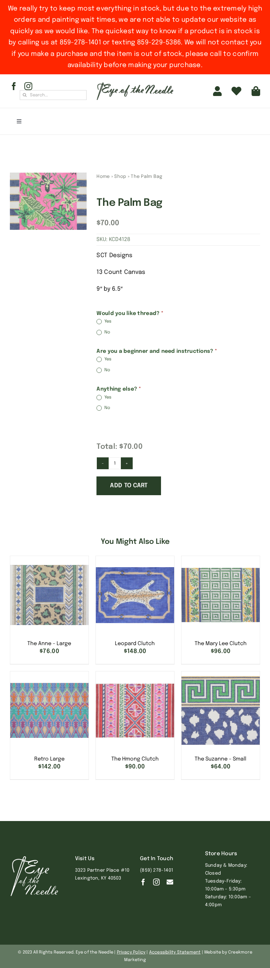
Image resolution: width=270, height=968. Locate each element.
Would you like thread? (129, 313)
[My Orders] (236, 91)
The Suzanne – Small (220, 759)
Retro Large (49, 759)
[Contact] (170, 882)
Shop (120, 176)
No (106, 332)
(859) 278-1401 (156, 870)
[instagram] (28, 86)
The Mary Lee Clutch (221, 643)
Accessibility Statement (175, 952)
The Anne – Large (49, 643)
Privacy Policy (131, 952)
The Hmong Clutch (135, 759)
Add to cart (129, 486)
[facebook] (14, 86)
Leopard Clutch (135, 643)
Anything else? (118, 389)
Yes (107, 322)
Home (103, 176)
